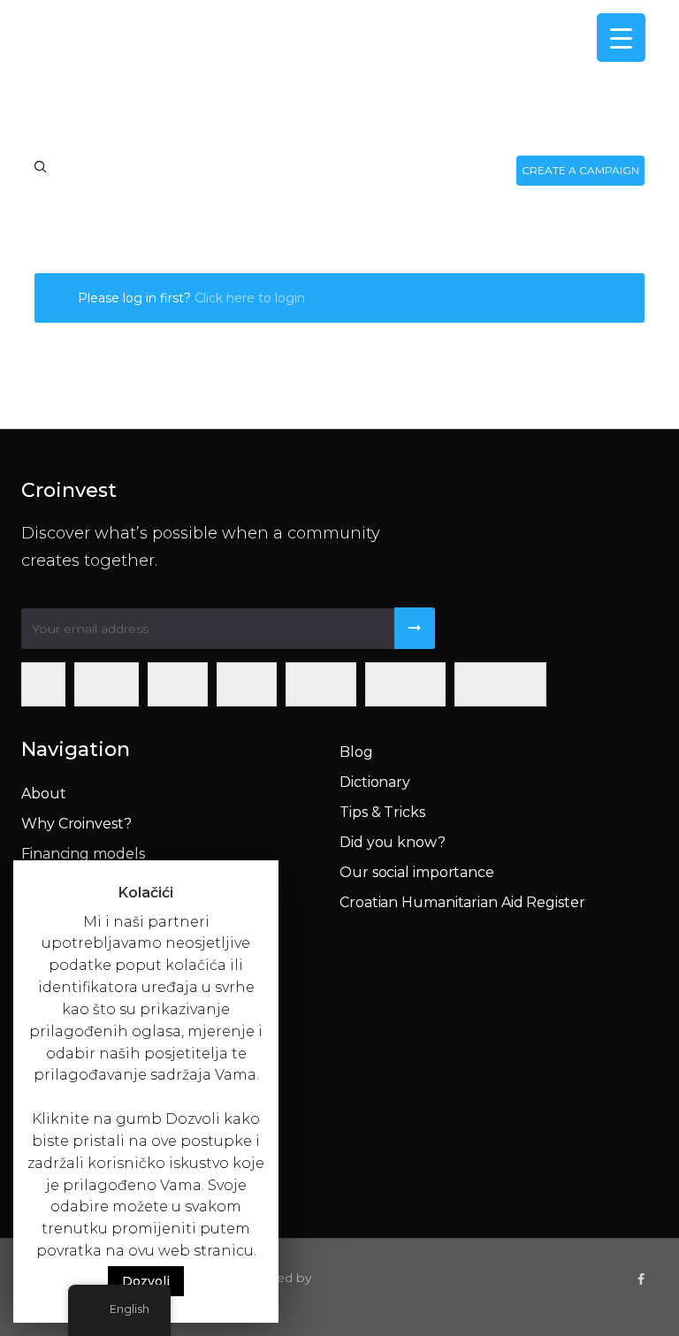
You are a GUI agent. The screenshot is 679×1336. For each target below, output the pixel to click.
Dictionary (375, 782)
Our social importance (417, 872)
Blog (356, 752)
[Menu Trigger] (621, 37)
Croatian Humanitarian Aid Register (462, 902)
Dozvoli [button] (146, 1281)
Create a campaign (580, 170)
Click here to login (250, 298)
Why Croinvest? (76, 823)
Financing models (82, 853)
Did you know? (393, 842)
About (43, 793)
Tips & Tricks (382, 812)
